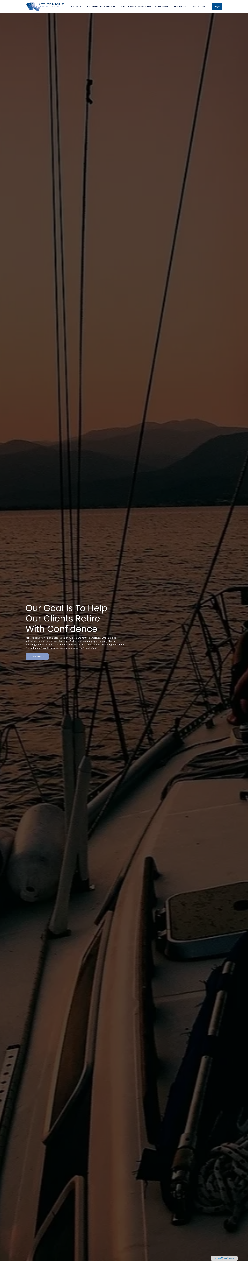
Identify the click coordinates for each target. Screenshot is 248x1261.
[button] (76, 6)
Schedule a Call (37, 656)
